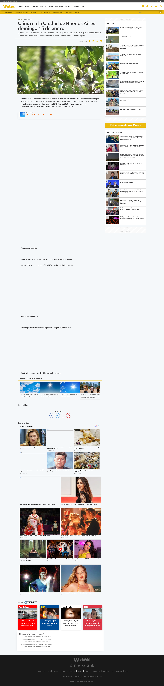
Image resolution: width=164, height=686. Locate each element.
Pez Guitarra (33, 12)
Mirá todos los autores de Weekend (125, 125)
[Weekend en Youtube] (83, 665)
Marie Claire (64, 671)
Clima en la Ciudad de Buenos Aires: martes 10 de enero (36, 646)
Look (103, 671)
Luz (108, 671)
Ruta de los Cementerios (21, 12)
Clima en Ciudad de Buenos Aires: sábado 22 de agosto (50, 395)
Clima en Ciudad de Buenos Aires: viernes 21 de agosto (70, 395)
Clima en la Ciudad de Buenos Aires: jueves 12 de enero (35, 641)
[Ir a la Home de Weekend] (82, 660)
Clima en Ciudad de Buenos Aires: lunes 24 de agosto (42, 115)
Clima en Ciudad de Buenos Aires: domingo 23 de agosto (29, 395)
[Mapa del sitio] (92, 665)
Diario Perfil (41, 671)
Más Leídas (111, 24)
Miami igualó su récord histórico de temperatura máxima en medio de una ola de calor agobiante (90, 396)
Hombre (79, 671)
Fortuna (72, 671)
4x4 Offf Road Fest (45, 12)
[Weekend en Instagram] (71, 665)
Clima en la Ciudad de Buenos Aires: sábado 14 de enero (36, 636)
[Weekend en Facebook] (75, 665)
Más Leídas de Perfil (114, 133)
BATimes (126, 671)
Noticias (55, 671)
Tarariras (76, 12)
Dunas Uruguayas (57, 12)
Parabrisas (87, 671)
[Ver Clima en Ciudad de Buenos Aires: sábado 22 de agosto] (50, 383)
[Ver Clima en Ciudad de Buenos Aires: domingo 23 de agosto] (29, 383)
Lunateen (119, 671)
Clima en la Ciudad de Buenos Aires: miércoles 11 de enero (36, 644)
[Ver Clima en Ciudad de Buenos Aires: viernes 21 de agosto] (70, 383)
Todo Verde (68, 12)
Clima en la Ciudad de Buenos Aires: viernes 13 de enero (36, 639)
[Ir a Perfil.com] (157, 1)
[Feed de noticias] (88, 665)
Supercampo (96, 671)
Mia (113, 671)
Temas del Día (8, 12)
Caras (49, 671)
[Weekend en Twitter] (79, 665)
